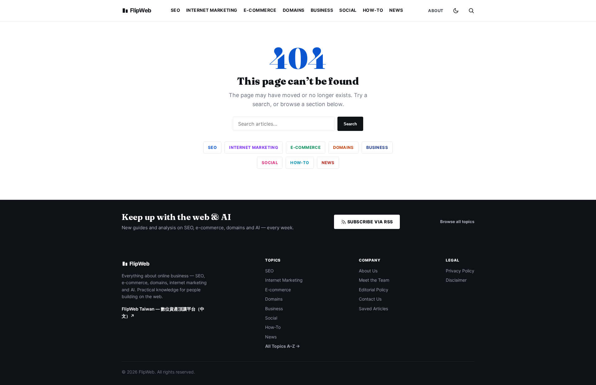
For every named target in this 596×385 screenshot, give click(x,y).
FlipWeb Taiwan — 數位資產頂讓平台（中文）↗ (163, 312)
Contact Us (370, 299)
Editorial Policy (373, 289)
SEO (175, 10)
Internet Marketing (211, 10)
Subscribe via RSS (369, 221)
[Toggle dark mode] (456, 11)
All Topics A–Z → (282, 346)
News (396, 10)
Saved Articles (373, 308)
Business (322, 10)
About (436, 10)
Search (350, 124)
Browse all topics (457, 221)
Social (348, 10)
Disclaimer (456, 280)
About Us (368, 270)
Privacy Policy (460, 270)
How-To (373, 10)
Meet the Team (374, 280)
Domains (294, 10)
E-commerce (260, 10)
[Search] (471, 10)
